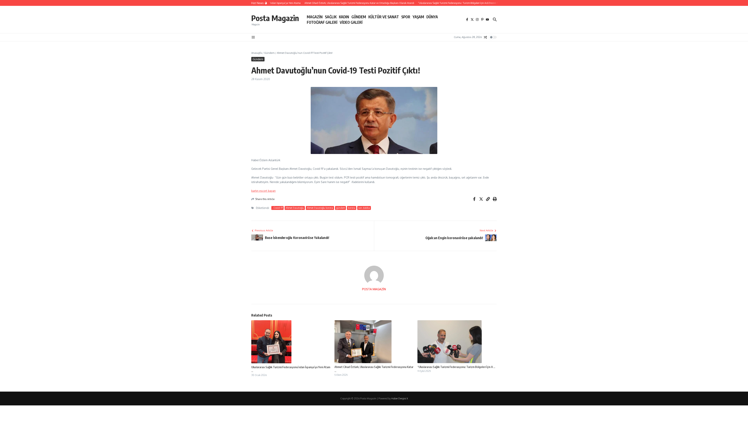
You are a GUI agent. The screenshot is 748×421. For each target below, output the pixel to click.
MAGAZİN (315, 16)
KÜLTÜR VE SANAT (383, 16)
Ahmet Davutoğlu (295, 207)
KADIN (344, 16)
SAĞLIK (331, 16)
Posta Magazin (275, 18)
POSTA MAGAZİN (374, 289)
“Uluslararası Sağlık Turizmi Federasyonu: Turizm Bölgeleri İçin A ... (456, 367)
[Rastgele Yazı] (485, 37)
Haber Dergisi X (399, 398)
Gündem (269, 52)
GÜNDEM (358, 16)
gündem (340, 207)
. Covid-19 (277, 207)
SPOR (405, 16)
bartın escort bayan (263, 190)
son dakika (364, 207)
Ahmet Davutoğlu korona (320, 207)
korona (351, 207)
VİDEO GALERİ (351, 22)
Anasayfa (256, 52)
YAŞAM (418, 16)
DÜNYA (432, 16)
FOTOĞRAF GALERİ (322, 22)
